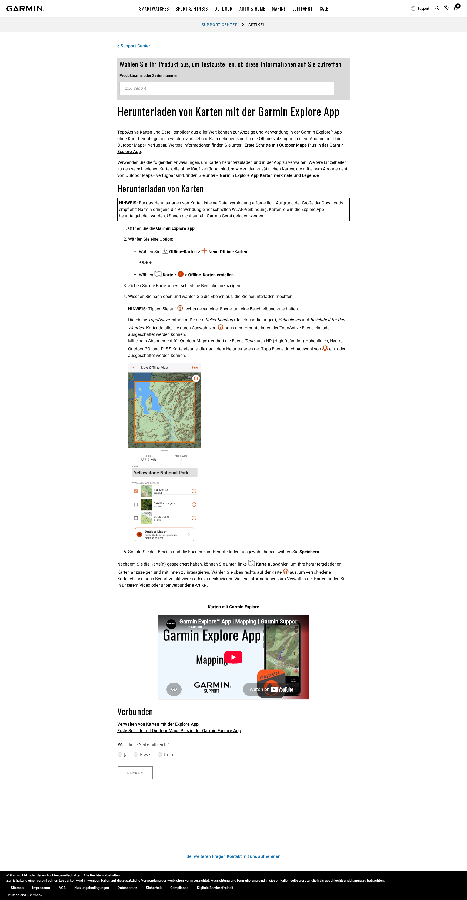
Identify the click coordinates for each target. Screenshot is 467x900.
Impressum (41, 888)
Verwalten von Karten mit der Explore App (158, 724)
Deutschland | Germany (24, 895)
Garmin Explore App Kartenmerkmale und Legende (269, 175)
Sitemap (17, 888)
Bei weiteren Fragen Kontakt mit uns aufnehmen (233, 856)
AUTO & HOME (252, 8)
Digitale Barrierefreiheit (215, 888)
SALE (324, 8)
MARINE (279, 8)
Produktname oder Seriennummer (148, 75)
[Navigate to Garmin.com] (25, 8)
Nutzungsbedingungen (91, 888)
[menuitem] (420, 8)
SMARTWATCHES (154, 8)
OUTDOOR (223, 8)
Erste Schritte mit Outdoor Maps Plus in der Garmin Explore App (179, 730)
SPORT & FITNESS (192, 8)
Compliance (179, 888)
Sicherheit (154, 888)
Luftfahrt (302, 8)
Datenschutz (127, 888)
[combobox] (226, 88)
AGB (62, 888)
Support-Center (220, 24)
